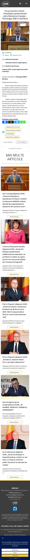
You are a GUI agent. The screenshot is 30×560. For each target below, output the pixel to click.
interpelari (8, 52)
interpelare (10, 134)
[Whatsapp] (23, 122)
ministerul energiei (12, 137)
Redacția (7, 55)
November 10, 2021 (17, 55)
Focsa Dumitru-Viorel (13, 130)
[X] (11, 122)
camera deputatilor (12, 127)
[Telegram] (17, 122)
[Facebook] (5, 122)
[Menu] (20, 3)
